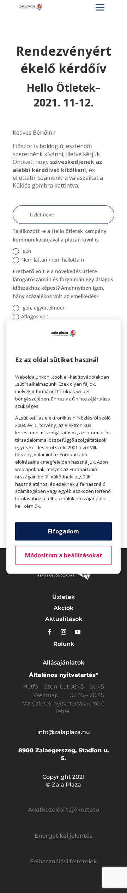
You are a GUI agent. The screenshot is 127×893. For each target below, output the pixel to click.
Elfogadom (63, 531)
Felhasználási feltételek (63, 861)
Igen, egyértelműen (43, 307)
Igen (26, 250)
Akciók (63, 608)
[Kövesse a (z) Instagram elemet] (63, 631)
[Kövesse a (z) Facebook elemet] (49, 631)
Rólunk (63, 644)
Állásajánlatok (63, 662)
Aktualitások (63, 619)
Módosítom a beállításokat (63, 555)
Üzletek (63, 597)
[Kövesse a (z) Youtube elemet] (77, 631)
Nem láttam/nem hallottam (52, 259)
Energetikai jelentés (63, 835)
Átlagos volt (34, 316)
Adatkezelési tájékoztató (63, 809)
